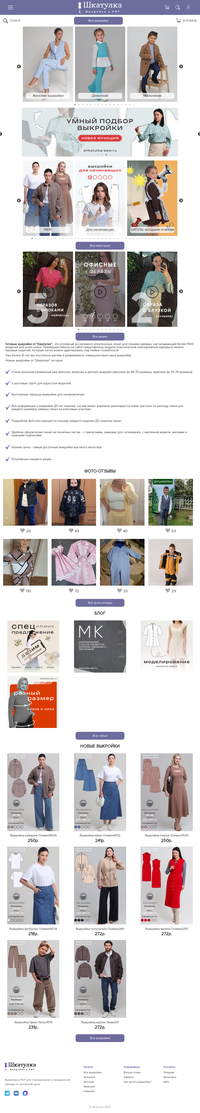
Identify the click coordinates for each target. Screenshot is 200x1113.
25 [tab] (126, 238)
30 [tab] (145, 238)
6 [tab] (94, 105)
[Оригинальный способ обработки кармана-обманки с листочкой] (100, 646)
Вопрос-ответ (132, 1072)
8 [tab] (102, 105)
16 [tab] (91, 238)
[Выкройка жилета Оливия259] (167, 885)
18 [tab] (98, 238)
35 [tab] (165, 238)
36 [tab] (169, 238)
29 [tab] (141, 238)
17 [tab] (94, 238)
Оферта (128, 1077)
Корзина (190, 20)
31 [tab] (149, 238)
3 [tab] (83, 105)
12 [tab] (118, 105)
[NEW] (48, 198)
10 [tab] (110, 105)
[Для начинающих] (100, 198)
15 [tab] (130, 105)
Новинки (89, 1091)
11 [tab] (114, 105)
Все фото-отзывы (100, 602)
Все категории (100, 245)
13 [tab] (122, 105)
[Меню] (10, 7)
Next (181, 66)
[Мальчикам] (152, 64)
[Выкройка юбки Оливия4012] (100, 792)
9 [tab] (106, 105)
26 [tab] (130, 238)
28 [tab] (137, 238)
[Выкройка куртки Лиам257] (100, 979)
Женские (89, 1077)
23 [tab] (118, 238)
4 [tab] (87, 105)
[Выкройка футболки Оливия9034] (33, 885)
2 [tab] (79, 105)
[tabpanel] (48, 64)
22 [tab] (114, 238)
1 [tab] (75, 105)
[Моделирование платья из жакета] (167, 646)
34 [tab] (161, 238)
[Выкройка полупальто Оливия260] (100, 885)
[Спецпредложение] (33, 646)
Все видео (100, 336)
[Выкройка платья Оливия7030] (167, 792)
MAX (166, 1082)
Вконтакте (169, 1077)
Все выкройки (98, 20)
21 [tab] (110, 238)
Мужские (89, 1086)
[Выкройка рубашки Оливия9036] (33, 792)
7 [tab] (98, 105)
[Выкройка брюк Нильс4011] (33, 979)
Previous (19, 66)
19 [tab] (102, 238)
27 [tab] (134, 238)
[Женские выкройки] (48, 64)
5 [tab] (90, 105)
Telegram (168, 1072)
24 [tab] (122, 238)
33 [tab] (157, 238)
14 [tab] (126, 105)
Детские (89, 1082)
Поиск (15, 20)
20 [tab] (106, 238)
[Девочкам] (100, 64)
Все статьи (100, 735)
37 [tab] (173, 238)
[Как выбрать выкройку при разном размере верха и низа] (33, 702)
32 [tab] (153, 238)
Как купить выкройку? (137, 1082)
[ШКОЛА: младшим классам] (152, 198)
